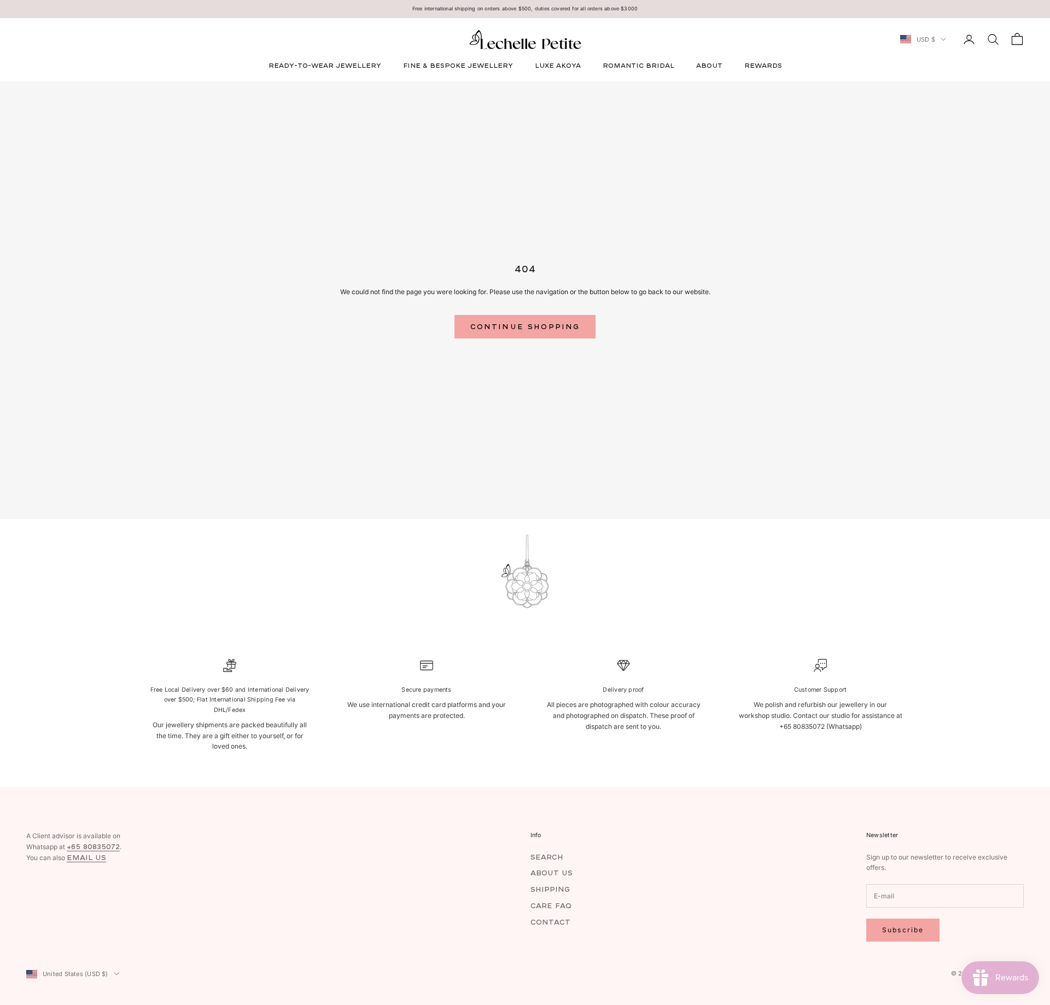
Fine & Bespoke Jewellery (458, 65)
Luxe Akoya (558, 65)
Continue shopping (525, 326)
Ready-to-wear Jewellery (325, 65)
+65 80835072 (93, 846)
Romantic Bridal (638, 65)
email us (86, 857)
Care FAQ (550, 905)
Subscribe (903, 930)
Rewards (763, 65)
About (709, 65)
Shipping (550, 889)
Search (546, 857)
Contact (550, 922)
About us (551, 873)
